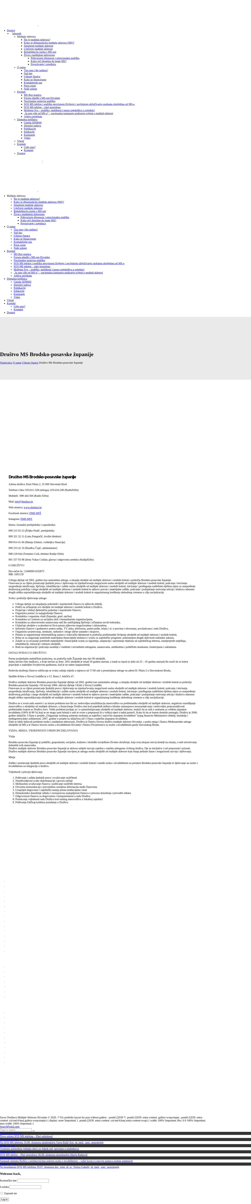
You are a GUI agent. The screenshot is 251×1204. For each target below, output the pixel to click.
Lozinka (4, 1186)
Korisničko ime (8, 1180)
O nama (17, 362)
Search (3, 1126)
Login (16, 1126)
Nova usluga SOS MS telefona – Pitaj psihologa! (26, 1136)
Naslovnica (6, 362)
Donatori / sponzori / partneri (96, 161)
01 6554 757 (23, 865)
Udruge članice (30, 362)
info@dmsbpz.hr (24, 501)
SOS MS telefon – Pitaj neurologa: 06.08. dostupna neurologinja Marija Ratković (44, 1154)
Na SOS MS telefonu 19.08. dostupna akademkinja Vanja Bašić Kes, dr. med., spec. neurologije (51, 1142)
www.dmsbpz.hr (33, 507)
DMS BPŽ (35, 513)
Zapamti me (10, 1193)
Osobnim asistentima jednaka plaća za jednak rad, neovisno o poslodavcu (39, 1148)
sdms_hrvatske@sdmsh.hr (22, 161)
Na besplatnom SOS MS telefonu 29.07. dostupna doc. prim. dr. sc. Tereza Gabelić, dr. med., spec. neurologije (59, 1167)
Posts (10, 1126)
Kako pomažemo (64, 161)
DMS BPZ (26, 519)
